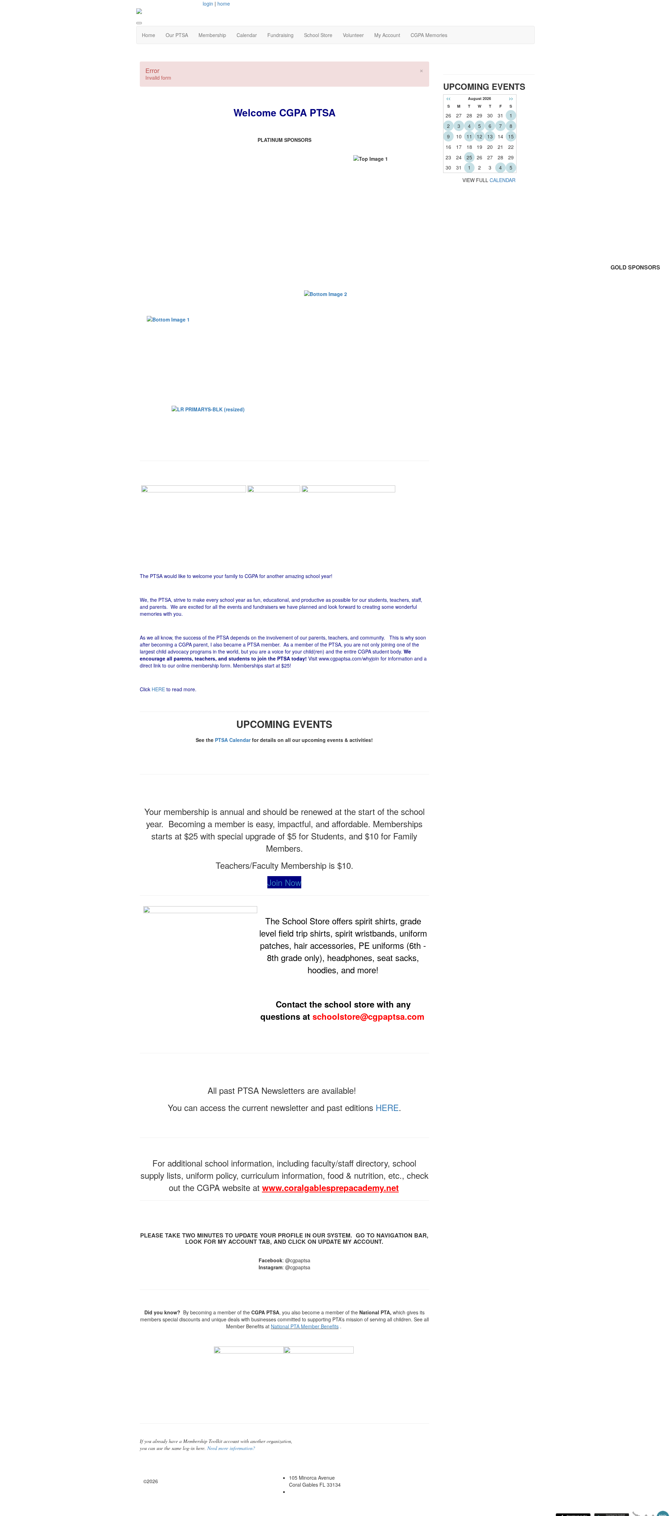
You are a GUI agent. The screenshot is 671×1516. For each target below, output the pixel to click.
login (208, 3)
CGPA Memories (429, 34)
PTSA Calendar (233, 739)
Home (148, 34)
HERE (158, 689)
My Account (387, 34)
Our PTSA (177, 34)
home (223, 3)
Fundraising (280, 34)
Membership (212, 34)
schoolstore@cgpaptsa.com (368, 1016)
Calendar (247, 34)
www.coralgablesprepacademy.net (330, 1187)
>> (511, 98)
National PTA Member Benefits (305, 1326)
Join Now (284, 882)
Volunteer (353, 34)
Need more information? (231, 1448)
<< (448, 98)
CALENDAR (502, 179)
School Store (318, 34)
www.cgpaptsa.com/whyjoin (349, 658)
